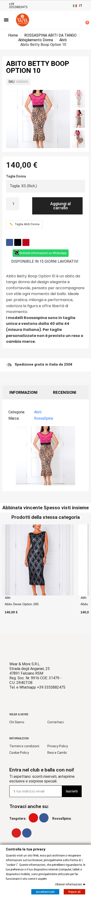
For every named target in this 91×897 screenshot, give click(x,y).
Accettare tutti (45, 891)
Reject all (74, 891)
